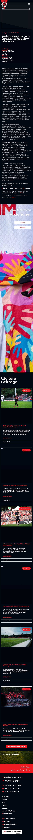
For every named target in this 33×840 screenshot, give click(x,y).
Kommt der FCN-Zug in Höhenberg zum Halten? (15, 725)
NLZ (3, 802)
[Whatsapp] (23, 770)
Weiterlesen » (7, 438)
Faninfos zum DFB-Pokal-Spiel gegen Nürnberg (14, 665)
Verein (4, 805)
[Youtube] (17, 770)
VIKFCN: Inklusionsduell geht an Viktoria (16, 606)
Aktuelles (5, 797)
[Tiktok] (14, 770)
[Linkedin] (29, 770)
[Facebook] (20, 770)
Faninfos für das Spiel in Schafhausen (15, 485)
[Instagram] (12, 770)
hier (21, 193)
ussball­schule (7, 813)
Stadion (5, 808)
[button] (29, 4)
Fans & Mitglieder (8, 811)
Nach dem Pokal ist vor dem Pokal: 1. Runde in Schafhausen (14, 426)
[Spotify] (26, 770)
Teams (4, 799)
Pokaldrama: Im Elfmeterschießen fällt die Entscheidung (16, 544)
